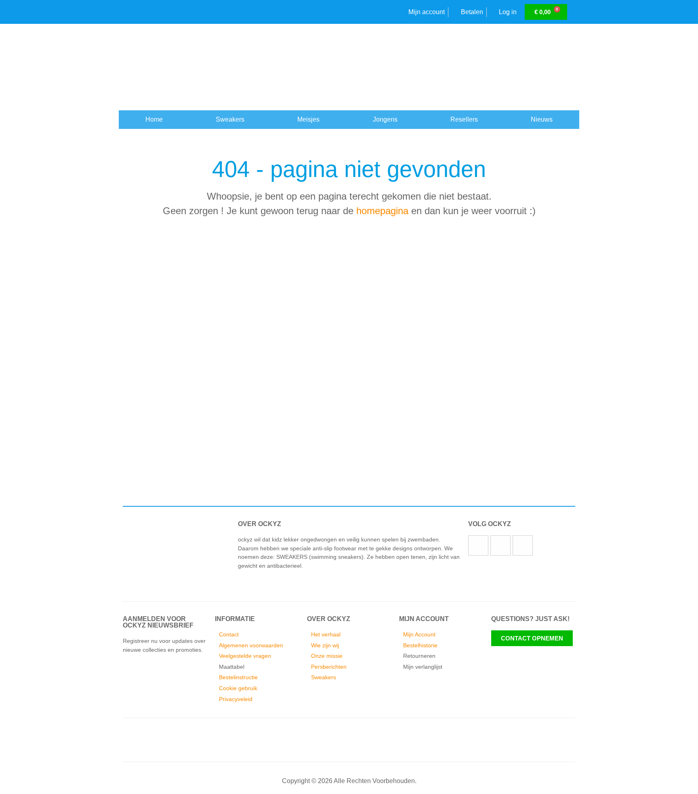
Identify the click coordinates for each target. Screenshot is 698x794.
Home (154, 119)
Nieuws (542, 119)
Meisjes (308, 119)
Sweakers (230, 119)
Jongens (385, 119)
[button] (122, 451)
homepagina (382, 210)
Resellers (464, 119)
